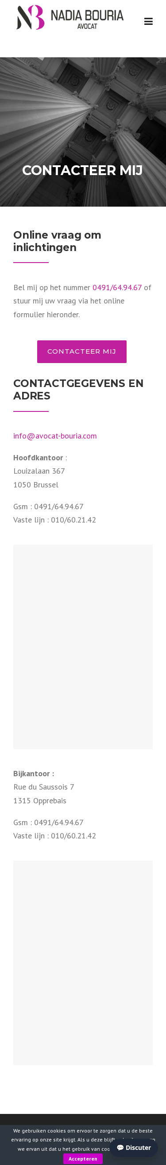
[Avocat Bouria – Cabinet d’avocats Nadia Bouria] (69, 16)
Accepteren (83, 1158)
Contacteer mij (81, 351)
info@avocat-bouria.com (55, 436)
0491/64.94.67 (117, 287)
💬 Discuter (133, 1147)
